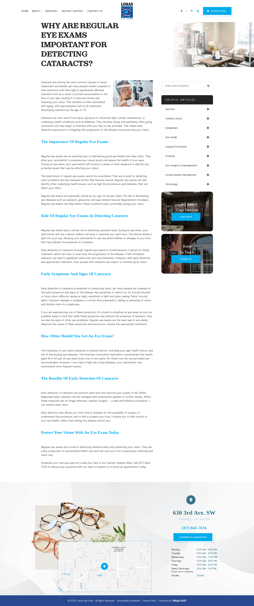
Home (24, 11)
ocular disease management (180, 175)
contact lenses (173, 118)
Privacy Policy (149, 600)
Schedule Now (218, 11)
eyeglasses (171, 128)
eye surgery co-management (181, 165)
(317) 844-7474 (194, 528)
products (170, 156)
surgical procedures (176, 146)
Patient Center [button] (72, 11)
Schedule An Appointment (193, 537)
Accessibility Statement (128, 600)
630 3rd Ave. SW (194, 515)
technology (171, 184)
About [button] (36, 11)
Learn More (186, 216)
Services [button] (51, 11)
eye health (171, 137)
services (170, 109)
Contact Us (95, 11)
